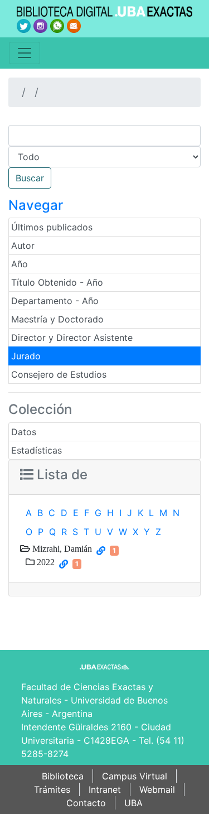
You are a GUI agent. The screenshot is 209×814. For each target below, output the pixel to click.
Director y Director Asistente (72, 337)
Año (19, 263)
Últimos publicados (52, 227)
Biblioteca (63, 776)
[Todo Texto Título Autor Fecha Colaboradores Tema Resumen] (104, 157)
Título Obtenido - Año (57, 282)
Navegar (35, 205)
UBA (133, 802)
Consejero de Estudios (58, 374)
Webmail (157, 789)
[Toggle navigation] (24, 53)
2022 (45, 561)
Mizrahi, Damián (61, 548)
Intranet (105, 789)
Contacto (86, 802)
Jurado (26, 356)
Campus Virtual (134, 776)
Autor (23, 245)
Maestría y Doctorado (57, 319)
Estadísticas (36, 450)
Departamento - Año (55, 300)
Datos (23, 431)
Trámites (52, 789)
